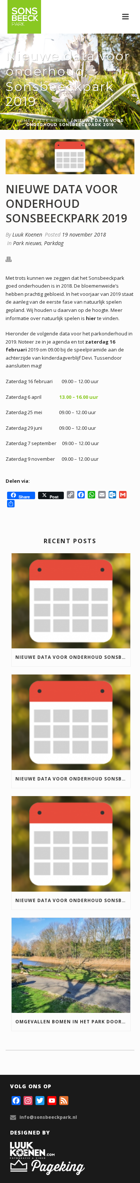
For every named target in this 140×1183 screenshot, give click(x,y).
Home (23, 120)
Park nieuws (52, 120)
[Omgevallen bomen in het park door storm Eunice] (71, 965)
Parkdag (53, 243)
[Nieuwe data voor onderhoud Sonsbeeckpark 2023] (71, 844)
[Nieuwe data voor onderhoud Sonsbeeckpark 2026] (71, 601)
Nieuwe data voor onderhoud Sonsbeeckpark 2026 (72, 657)
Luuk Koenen (27, 234)
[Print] (12, 259)
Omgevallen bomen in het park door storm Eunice (72, 1021)
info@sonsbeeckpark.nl (48, 1117)
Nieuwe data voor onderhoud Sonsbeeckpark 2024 (72, 779)
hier (91, 318)
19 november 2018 (84, 234)
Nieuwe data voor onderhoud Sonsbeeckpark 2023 (72, 900)
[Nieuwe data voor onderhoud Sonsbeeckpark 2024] (71, 722)
